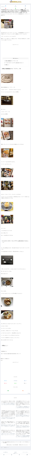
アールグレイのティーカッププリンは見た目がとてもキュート (15, 62)
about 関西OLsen (5, 452)
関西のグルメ (7, 358)
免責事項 (15, 452)
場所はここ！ (7, 64)
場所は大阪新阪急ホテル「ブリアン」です (12, 60)
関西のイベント (3, 358)
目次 (15, 58)
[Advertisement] (15, 51)
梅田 (1, 360)
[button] (25, 9)
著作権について (15, 453)
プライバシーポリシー (25, 452)
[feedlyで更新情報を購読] (8, 391)
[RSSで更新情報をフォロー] (23, 391)
